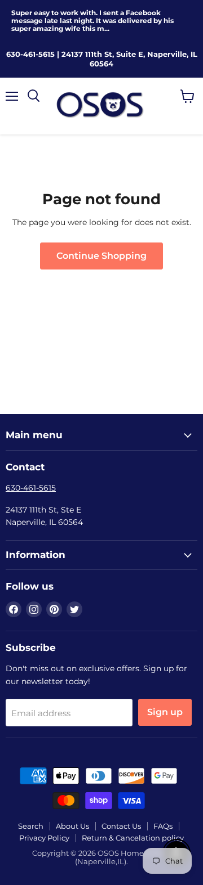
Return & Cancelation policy (133, 837)
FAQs (163, 825)
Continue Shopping (101, 255)
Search (30, 825)
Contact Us (121, 825)
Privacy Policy (44, 837)
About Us (72, 825)
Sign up (165, 712)
